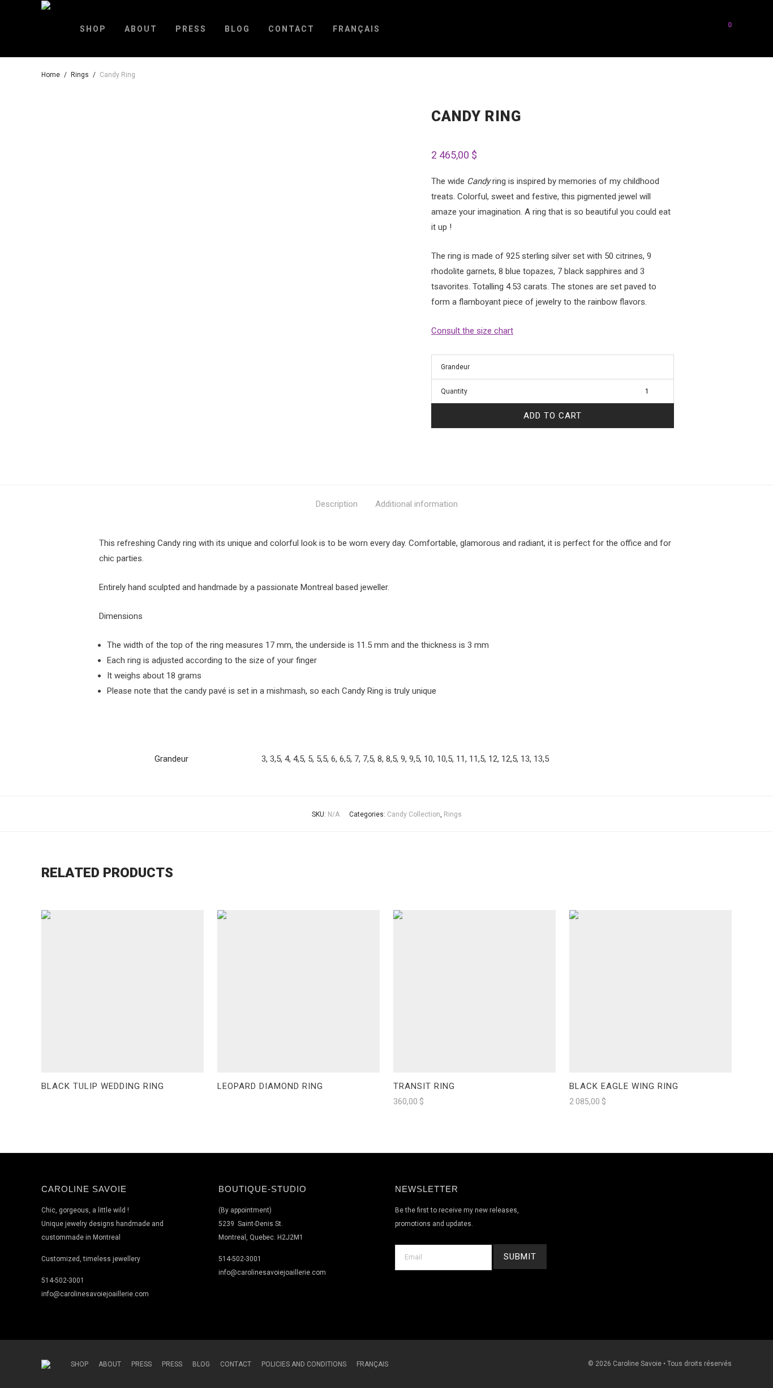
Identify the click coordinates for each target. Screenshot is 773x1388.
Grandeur (455, 367)
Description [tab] (337, 504)
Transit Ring (424, 1086)
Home (50, 75)
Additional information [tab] (416, 504)
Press (191, 28)
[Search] (695, 28)
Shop (93, 28)
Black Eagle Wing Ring (623, 1086)
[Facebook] (638, 1195)
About (140, 28)
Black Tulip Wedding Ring (102, 1086)
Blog (237, 28)
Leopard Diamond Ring (270, 1086)
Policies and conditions (303, 1364)
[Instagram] (665, 1195)
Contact (291, 28)
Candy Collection (413, 814)
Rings (80, 75)
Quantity (454, 391)
